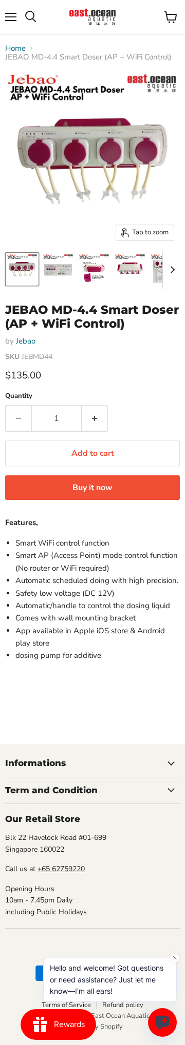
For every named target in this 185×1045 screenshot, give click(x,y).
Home (15, 48)
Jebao (25, 341)
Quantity (18, 396)
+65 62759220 (61, 869)
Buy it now (92, 487)
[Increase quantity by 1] (95, 418)
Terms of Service (66, 1005)
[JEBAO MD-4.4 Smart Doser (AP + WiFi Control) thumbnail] (22, 269)
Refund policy (122, 1005)
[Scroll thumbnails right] (170, 270)
